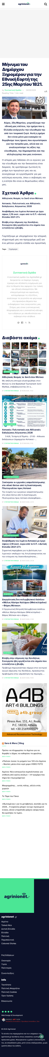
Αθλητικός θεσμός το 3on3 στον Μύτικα (22, 198)
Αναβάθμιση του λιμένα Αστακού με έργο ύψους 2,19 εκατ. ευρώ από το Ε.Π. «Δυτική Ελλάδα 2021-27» (24, 214)
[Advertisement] (24, 33)
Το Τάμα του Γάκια (10, 796)
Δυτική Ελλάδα (11, 372)
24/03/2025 (31, 90)
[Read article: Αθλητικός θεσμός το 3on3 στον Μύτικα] (24, 358)
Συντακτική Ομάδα (13, 90)
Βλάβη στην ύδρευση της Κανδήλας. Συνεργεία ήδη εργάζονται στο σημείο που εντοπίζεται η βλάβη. (23, 225)
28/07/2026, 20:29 (27, 560)
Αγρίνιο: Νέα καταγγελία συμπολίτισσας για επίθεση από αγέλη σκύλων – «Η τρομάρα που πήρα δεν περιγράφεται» (23, 775)
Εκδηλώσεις (9, 424)
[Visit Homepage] (24, 4)
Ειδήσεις (8, 594)
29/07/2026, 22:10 (27, 502)
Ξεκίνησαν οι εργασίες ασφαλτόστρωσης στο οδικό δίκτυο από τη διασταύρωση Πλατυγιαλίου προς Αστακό (23, 485)
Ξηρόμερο (13, 249)
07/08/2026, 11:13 (27, 443)
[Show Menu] (3, 4)
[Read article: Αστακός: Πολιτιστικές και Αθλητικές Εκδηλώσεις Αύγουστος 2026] (24, 411)
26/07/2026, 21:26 (27, 619)
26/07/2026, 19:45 (27, 678)
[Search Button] (45, 4)
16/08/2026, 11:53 (27, 390)
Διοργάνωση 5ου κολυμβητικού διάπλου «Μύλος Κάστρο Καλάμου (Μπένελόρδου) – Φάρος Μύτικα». (24, 602)
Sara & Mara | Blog (14, 743)
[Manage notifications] (41, 1036)
